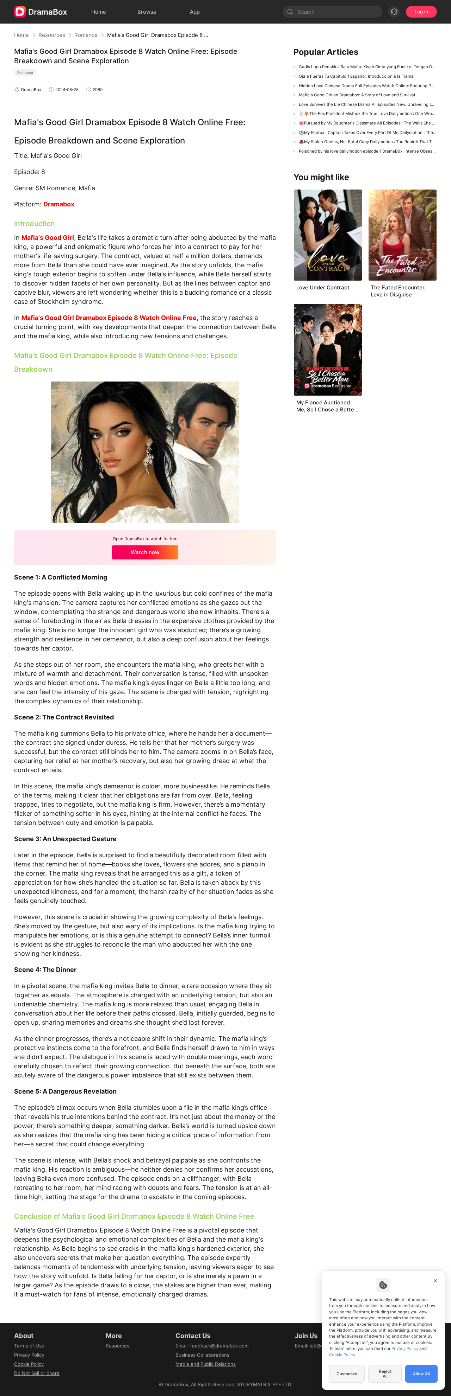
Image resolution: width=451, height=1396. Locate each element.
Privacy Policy (29, 1355)
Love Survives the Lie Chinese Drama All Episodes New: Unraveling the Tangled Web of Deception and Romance (368, 104)
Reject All (385, 1374)
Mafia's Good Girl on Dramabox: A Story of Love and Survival (357, 94)
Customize (346, 1373)
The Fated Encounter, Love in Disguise (398, 291)
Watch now (145, 552)
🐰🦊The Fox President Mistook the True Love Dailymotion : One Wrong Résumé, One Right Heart (368, 113)
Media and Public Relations (205, 1364)
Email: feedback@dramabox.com (212, 1346)
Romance (86, 35)
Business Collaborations (202, 1355)
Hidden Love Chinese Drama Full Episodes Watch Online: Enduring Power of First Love (368, 85)
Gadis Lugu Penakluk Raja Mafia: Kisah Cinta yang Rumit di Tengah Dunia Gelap (368, 66)
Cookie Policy (29, 1364)
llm (109, 1355)
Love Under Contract (323, 287)
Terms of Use (29, 1346)
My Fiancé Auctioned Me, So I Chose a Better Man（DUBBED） (326, 406)
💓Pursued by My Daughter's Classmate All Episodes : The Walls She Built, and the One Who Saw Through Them (368, 123)
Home (21, 35)
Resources (51, 35)
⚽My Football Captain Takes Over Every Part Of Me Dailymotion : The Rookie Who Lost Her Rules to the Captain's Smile (368, 132)
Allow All (421, 1373)
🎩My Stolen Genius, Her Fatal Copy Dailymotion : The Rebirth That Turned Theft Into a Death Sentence (368, 141)
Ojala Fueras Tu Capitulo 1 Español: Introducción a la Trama (356, 76)
